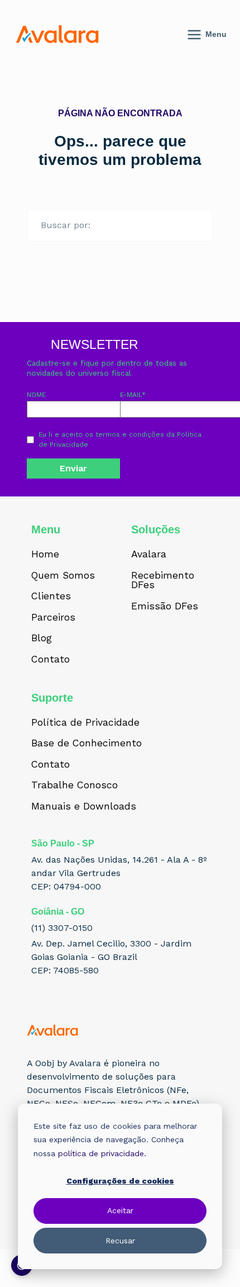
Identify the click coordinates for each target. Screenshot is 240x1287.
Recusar (120, 1240)
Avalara (148, 555)
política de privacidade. (102, 1153)
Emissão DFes (164, 607)
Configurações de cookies (120, 1180)
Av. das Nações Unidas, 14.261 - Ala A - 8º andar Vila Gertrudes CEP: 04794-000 (119, 873)
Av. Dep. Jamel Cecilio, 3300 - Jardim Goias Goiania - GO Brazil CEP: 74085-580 (111, 957)
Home (45, 555)
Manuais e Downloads (83, 807)
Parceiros (53, 618)
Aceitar (120, 1210)
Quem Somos (63, 576)
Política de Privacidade (85, 723)
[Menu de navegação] (218, 34)
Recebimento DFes (162, 580)
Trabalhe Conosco (74, 785)
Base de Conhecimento (86, 744)
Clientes (51, 597)
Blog (41, 638)
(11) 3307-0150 (62, 927)
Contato (50, 660)
